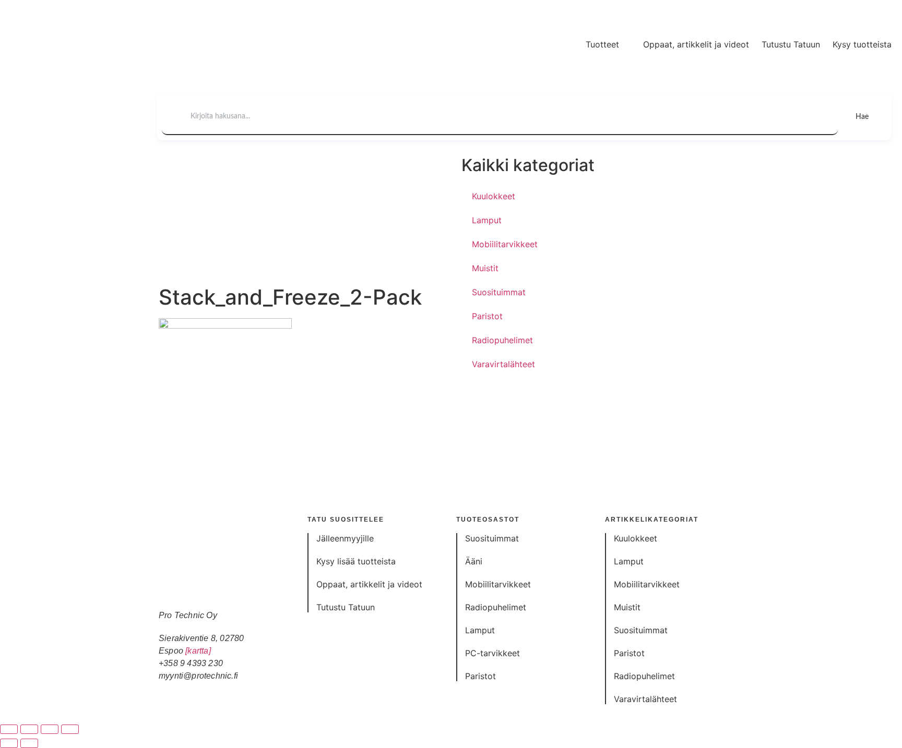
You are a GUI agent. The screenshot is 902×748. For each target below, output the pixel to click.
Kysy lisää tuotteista (356, 561)
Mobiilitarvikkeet (505, 244)
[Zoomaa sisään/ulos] (9, 729)
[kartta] (198, 650)
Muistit (485, 268)
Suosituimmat (499, 292)
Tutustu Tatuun (791, 44)
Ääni (473, 561)
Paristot (487, 316)
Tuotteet (602, 44)
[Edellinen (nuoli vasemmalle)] (9, 743)
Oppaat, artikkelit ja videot (696, 44)
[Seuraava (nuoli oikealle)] (29, 743)
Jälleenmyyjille (345, 538)
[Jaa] (49, 729)
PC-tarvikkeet (492, 653)
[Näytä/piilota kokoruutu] (29, 729)
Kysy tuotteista (862, 44)
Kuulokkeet (493, 196)
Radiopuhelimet (502, 340)
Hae (862, 116)
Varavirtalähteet (503, 364)
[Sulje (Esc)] (70, 729)
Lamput (487, 220)
